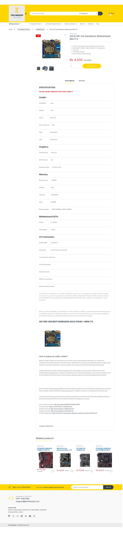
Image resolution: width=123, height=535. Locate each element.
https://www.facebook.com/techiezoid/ (61, 406)
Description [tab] (69, 81)
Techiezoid (13, 525)
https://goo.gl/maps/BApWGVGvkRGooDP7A (67, 404)
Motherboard (40, 29)
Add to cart (93, 66)
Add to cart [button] (52, 471)
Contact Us (91, 24)
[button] (65, 35)
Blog (98, 24)
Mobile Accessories (70, 24)
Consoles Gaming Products (52, 24)
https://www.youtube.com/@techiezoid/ (62, 409)
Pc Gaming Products (35, 24)
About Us (82, 24)
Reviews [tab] (82, 81)
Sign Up (108, 487)
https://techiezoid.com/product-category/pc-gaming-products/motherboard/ (74, 413)
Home (10, 29)
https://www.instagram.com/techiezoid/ (62, 411)
